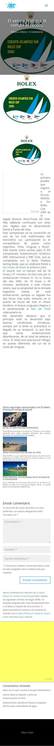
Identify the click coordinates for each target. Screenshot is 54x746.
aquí (21, 616)
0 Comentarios (36, 31)
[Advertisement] (27, 54)
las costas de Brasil (14, 267)
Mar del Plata (40, 309)
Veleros (23, 31)
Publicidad (35, 211)
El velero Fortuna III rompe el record (32, 613)
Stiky (11, 616)
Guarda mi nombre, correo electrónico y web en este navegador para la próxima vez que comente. (26, 569)
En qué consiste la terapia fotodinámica (31, 690)
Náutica (15, 31)
